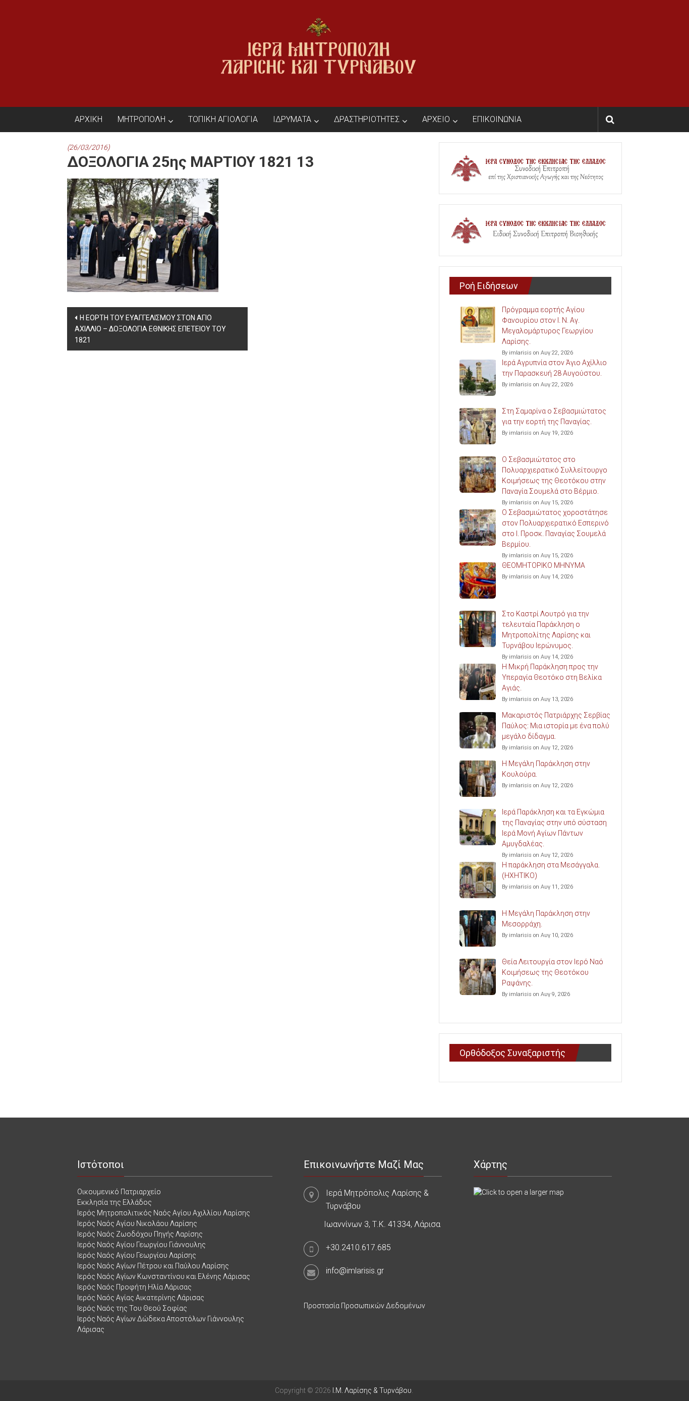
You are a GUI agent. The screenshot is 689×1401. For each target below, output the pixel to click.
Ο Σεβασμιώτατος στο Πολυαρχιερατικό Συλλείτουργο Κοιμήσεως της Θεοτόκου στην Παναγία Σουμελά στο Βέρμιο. (554, 475)
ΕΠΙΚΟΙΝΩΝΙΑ (497, 119)
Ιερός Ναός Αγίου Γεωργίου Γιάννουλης (141, 1245)
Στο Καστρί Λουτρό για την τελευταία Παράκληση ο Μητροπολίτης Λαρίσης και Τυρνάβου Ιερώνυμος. (546, 630)
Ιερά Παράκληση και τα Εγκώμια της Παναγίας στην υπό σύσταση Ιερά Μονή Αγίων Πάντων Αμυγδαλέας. (554, 828)
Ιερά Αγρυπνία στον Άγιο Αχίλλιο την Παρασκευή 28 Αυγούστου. (554, 368)
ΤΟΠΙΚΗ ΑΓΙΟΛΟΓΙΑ (223, 119)
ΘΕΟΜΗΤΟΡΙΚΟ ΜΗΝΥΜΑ (543, 565)
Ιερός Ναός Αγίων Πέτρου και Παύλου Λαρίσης (153, 1266)
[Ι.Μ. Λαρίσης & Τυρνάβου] (318, 53)
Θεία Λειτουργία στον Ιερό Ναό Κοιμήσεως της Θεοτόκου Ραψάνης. (552, 972)
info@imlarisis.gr (355, 1270)
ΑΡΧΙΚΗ (88, 119)
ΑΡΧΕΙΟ (436, 119)
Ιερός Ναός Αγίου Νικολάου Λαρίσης (137, 1223)
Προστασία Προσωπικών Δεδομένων (364, 1306)
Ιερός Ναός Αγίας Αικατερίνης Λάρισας (140, 1298)
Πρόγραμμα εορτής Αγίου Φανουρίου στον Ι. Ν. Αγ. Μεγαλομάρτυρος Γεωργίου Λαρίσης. (547, 325)
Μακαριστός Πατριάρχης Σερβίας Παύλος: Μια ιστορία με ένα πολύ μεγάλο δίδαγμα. (556, 725)
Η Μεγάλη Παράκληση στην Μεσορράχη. (546, 918)
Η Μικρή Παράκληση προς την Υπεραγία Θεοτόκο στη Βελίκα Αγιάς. (552, 677)
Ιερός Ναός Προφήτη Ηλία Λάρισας (134, 1287)
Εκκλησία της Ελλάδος (114, 1202)
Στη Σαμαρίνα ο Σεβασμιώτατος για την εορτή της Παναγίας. (554, 416)
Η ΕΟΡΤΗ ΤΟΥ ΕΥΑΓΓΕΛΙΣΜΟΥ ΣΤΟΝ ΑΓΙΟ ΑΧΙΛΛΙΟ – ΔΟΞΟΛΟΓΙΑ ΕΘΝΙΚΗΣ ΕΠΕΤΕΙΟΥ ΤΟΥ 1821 (150, 329)
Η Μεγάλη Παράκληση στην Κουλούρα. (546, 769)
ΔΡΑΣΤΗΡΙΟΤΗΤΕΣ (366, 119)
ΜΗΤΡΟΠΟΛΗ (141, 119)
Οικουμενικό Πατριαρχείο (119, 1192)
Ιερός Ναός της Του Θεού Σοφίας (132, 1308)
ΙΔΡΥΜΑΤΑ (292, 119)
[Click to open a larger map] (519, 1192)
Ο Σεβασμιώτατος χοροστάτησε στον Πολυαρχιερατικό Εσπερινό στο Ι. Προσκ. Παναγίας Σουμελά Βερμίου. (555, 528)
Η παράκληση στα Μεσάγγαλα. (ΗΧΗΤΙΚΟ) (551, 870)
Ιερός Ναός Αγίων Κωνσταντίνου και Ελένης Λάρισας (163, 1276)
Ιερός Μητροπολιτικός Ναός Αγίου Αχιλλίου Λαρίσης (163, 1213)
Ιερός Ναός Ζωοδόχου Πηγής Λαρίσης (140, 1234)
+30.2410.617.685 (358, 1247)
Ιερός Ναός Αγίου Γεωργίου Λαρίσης (136, 1255)
